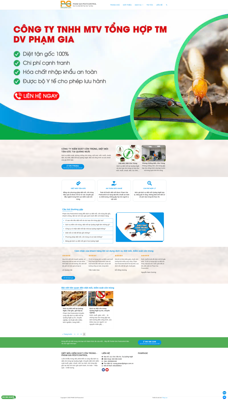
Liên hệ (159, 5)
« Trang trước (67, 334)
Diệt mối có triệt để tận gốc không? (77, 233)
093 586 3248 (7, 397)
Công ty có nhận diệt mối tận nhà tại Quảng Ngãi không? (85, 229)
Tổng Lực (164, 397)
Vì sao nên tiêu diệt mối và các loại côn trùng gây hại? (84, 220)
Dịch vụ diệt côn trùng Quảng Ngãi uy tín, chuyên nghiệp (100, 311)
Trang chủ (115, 5)
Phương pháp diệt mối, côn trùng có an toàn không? (83, 237)
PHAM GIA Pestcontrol (84, 4)
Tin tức (150, 5)
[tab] (87, 220)
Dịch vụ (138, 5)
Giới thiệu (127, 5)
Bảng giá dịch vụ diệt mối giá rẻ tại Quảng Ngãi (82, 241)
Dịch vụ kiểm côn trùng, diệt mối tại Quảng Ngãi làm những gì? (87, 225)
